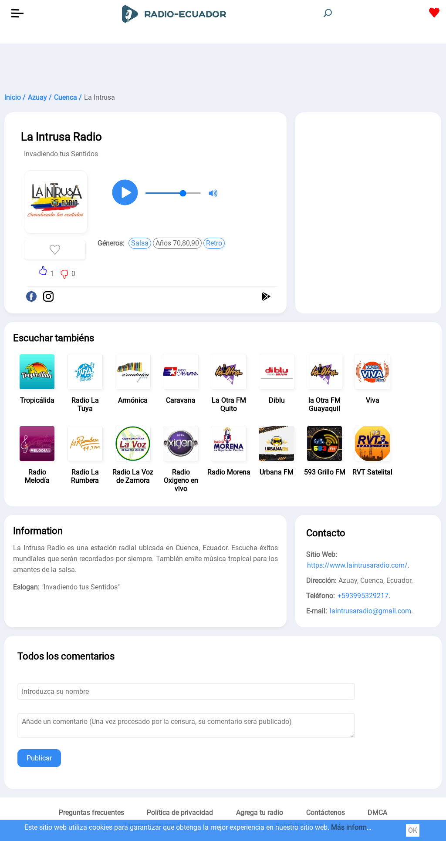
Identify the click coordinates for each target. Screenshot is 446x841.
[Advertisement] (223, 65)
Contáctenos (325, 812)
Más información (357, 827)
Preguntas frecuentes (91, 812)
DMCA (377, 812)
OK (412, 830)
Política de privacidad (180, 812)
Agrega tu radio (259, 812)
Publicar (39, 758)
